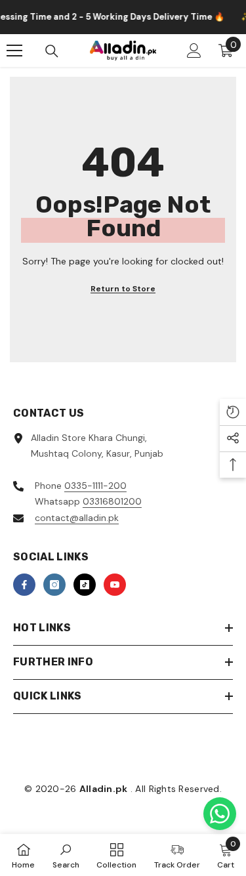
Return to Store (123, 288)
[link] (66, 855)
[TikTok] (84, 585)
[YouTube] (115, 585)
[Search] (52, 51)
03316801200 (112, 501)
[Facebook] (24, 585)
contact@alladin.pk (77, 518)
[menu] (14, 50)
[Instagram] (54, 585)
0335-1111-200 (95, 485)
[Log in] (194, 50)
